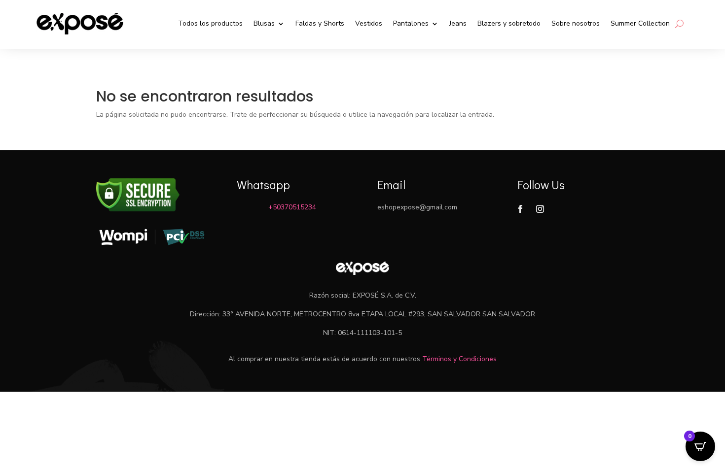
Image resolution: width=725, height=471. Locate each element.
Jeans (458, 23)
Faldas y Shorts (319, 23)
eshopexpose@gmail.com (417, 207)
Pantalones (411, 23)
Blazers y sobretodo (509, 23)
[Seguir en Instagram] (540, 209)
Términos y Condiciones (459, 359)
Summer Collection (640, 23)
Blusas (264, 23)
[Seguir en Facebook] (520, 209)
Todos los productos (210, 23)
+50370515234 (292, 207)
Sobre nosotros (575, 23)
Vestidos (368, 23)
